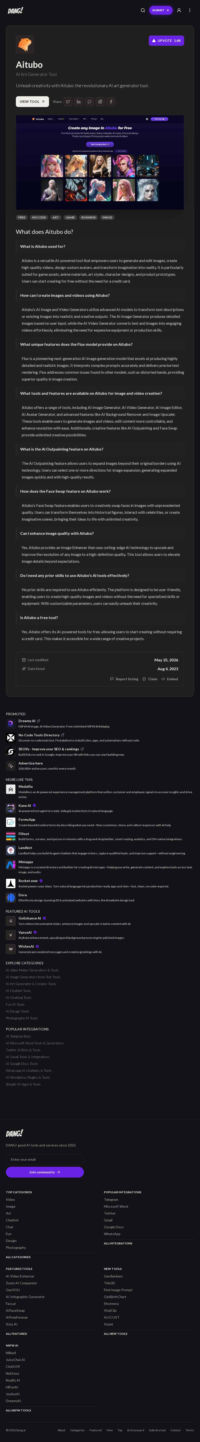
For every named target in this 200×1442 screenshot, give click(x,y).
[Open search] (143, 10)
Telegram (111, 1199)
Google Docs (114, 1227)
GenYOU (13, 1290)
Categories (77, 1430)
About (61, 1430)
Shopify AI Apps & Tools (23, 1084)
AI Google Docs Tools (22, 1063)
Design (11, 1241)
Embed (172, 679)
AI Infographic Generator (25, 1297)
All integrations (118, 1243)
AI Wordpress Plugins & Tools (28, 1077)
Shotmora (111, 1303)
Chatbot (12, 1220)
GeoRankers (113, 1276)
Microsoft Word (116, 1206)
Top (120, 1430)
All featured (16, 1333)
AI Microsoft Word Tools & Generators (35, 1043)
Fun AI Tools (15, 1004)
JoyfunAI (13, 1394)
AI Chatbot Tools (18, 991)
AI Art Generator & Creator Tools (31, 984)
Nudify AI (13, 1380)
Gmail (108, 1220)
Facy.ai (11, 1303)
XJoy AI (12, 1324)
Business (88, 217)
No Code (39, 217)
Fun (8, 1234)
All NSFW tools (18, 1410)
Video (10, 1199)
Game (70, 217)
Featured (96, 1430)
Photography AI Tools (22, 1018)
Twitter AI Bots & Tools (23, 1050)
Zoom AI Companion (21, 1283)
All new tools (115, 1333)
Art (56, 217)
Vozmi (108, 1324)
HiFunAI (12, 1387)
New (110, 1430)
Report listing (127, 679)
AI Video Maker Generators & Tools (32, 970)
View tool (29, 101)
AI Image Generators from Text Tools (33, 977)
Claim (152, 679)
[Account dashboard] (179, 10)
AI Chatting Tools (18, 997)
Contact (175, 1430)
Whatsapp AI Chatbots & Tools (29, 1070)
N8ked (11, 1353)
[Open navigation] (189, 10)
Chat (9, 1227)
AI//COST (112, 1317)
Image (107, 217)
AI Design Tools (17, 1011)
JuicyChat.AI (15, 1360)
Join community (42, 1172)
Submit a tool (157, 1430)
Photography (16, 1247)
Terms (190, 1430)
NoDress (12, 1373)
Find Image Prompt (118, 1290)
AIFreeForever (17, 1317)
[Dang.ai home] (14, 10)
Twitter (110, 1213)
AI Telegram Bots (18, 1036)
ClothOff (13, 1366)
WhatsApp (112, 1234)
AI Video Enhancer (20, 1276)
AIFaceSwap (15, 1310)
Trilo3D (109, 1283)
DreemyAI (13, 1401)
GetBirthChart (115, 1297)
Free (21, 217)
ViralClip (110, 1310)
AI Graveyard (135, 1430)
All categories (18, 1257)
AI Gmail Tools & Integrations (28, 1057)
